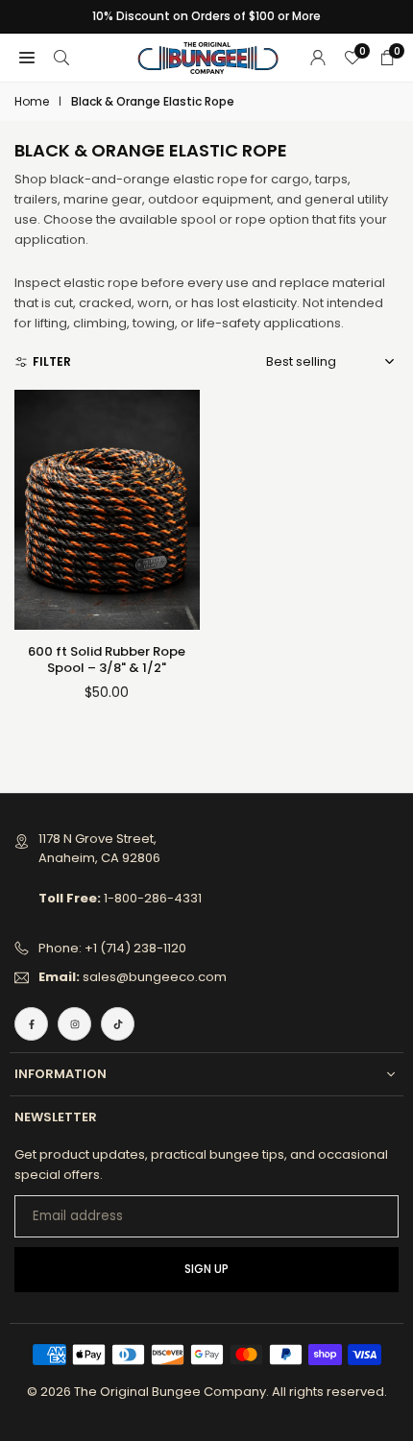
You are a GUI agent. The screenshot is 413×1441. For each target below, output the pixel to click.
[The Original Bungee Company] (207, 56)
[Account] (318, 58)
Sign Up (206, 1269)
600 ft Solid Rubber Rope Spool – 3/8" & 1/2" (106, 659)
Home (31, 101)
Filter (52, 361)
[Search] (61, 58)
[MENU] (27, 58)
